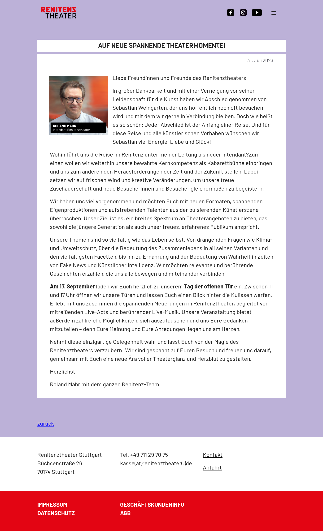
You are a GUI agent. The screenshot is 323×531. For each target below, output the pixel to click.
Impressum (52, 504)
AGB (125, 512)
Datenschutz (56, 512)
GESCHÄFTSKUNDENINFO (152, 504)
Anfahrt (212, 467)
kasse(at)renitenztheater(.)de (156, 463)
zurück (45, 423)
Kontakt (213, 454)
